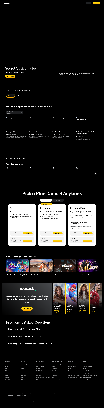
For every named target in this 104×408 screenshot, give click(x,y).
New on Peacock (40, 366)
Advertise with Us (10, 395)
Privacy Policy (19, 393)
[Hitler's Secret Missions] (18, 174)
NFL (22, 370)
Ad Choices (42, 393)
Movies (6, 366)
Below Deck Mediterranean (74, 375)
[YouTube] (92, 392)
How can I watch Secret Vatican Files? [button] (24, 329)
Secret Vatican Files (24, 90)
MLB (22, 377)
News (6, 368)
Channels (7, 375)
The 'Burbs (54, 375)
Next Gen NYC (71, 368)
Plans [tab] (46, 200)
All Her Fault (55, 373)
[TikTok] (89, 392)
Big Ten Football (24, 373)
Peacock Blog (8, 379)
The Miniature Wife (56, 368)
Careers (73, 393)
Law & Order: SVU (72, 382)
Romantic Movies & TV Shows (43, 377)
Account (85, 368)
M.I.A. (53, 366)
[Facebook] (85, 392)
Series (14, 90)
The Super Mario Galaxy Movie (75, 364)
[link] (17, 151)
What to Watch (39, 364)
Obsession (70, 370)
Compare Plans (86, 364)
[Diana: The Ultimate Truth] (87, 174)
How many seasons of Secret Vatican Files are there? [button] (30, 344)
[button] (17, 265)
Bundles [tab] (58, 200)
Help (62, 393)
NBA (22, 366)
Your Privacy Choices (54, 393)
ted (53, 377)
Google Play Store (87, 373)
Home (7, 90)
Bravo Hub (38, 373)
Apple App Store (87, 370)
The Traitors (54, 370)
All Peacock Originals (57, 379)
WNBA (22, 368)
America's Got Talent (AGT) (74, 373)
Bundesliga (23, 375)
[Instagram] (96, 392)
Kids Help (67, 393)
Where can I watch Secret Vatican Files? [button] (25, 336)
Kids (6, 370)
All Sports (23, 379)
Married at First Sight (57, 364)
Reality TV (38, 368)
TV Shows (7, 364)
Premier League (24, 364)
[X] (85, 396)
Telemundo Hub (39, 379)
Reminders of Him (72, 366)
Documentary (8, 72)
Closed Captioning (87, 366)
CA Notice (35, 393)
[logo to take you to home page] (7, 3)
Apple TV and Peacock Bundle (90, 375)
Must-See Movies (40, 370)
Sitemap (7, 377)
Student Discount (87, 377)
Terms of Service (10, 393)
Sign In (88, 3)
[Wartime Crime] (41, 174)
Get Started (96, 3)
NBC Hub (38, 375)
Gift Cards (85, 379)
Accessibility (27, 393)
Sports (6, 373)
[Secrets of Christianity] (64, 174)
